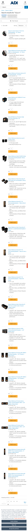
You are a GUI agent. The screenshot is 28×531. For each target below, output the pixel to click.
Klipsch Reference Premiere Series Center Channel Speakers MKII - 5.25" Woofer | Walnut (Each (16, 427)
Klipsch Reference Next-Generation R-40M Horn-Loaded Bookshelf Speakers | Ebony (17, 229)
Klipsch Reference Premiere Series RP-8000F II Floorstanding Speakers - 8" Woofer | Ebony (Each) (16, 475)
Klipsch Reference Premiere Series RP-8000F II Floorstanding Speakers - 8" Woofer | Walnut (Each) (16, 451)
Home (2, 10)
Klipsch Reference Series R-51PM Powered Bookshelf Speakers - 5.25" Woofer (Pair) (16, 330)
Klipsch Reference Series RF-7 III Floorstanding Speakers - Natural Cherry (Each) (17, 251)
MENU (2, 3)
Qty (9, 43)
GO (26, 7)
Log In (25, 3)
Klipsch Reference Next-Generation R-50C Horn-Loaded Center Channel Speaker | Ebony (16, 306)
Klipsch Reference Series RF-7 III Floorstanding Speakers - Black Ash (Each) (16, 278)
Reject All (14, 525)
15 (8, 504)
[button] (27, 265)
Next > (25, 503)
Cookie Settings (14, 521)
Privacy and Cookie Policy (20, 518)
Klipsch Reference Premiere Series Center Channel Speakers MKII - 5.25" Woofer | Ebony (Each (16, 402)
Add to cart (13, 45)
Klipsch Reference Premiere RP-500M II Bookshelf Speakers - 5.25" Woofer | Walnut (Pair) (17, 354)
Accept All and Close (14, 528)
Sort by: (15, 25)
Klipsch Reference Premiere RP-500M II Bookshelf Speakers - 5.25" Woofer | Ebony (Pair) (17, 378)
